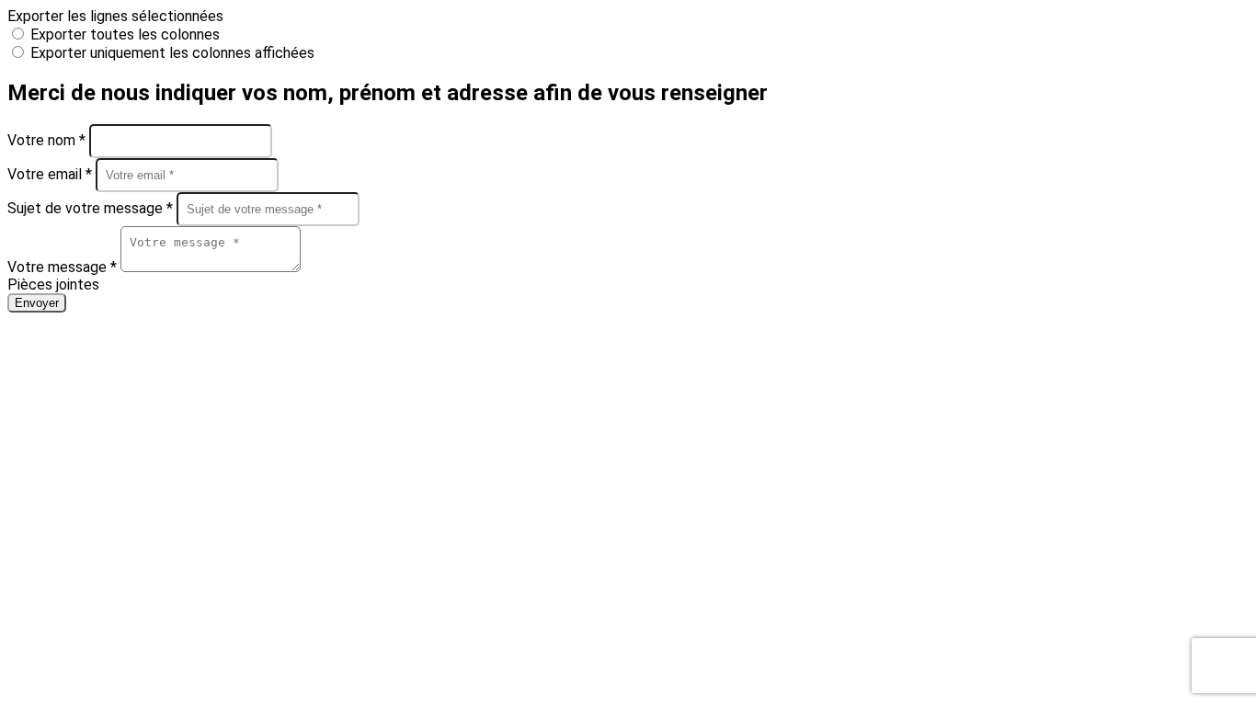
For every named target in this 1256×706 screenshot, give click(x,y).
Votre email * (51, 174)
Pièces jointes (53, 284)
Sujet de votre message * (92, 208)
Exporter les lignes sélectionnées (115, 16)
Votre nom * (48, 140)
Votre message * (63, 267)
